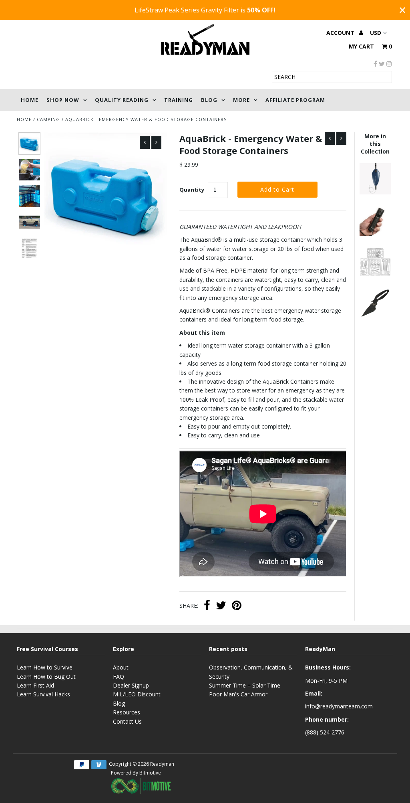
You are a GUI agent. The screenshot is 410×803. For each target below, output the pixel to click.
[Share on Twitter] (221, 606)
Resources (126, 712)
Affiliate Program (295, 99)
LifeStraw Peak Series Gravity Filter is (205, 10)
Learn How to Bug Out (46, 676)
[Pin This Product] (236, 606)
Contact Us (127, 721)
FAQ (118, 676)
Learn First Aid (35, 685)
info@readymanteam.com (339, 706)
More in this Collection (375, 143)
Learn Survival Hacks (43, 694)
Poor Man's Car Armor (238, 694)
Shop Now (62, 99)
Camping (48, 119)
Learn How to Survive (44, 667)
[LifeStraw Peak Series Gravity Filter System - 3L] (375, 192)
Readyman (162, 764)
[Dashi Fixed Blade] (375, 316)
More (241, 99)
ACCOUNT (341, 32)
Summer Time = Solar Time (244, 685)
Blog (209, 99)
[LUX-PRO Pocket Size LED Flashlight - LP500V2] (375, 233)
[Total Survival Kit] (375, 275)
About (121, 667)
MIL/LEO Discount (137, 694)
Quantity (191, 189)
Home (29, 99)
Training (178, 99)
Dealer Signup (131, 685)
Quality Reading (122, 99)
